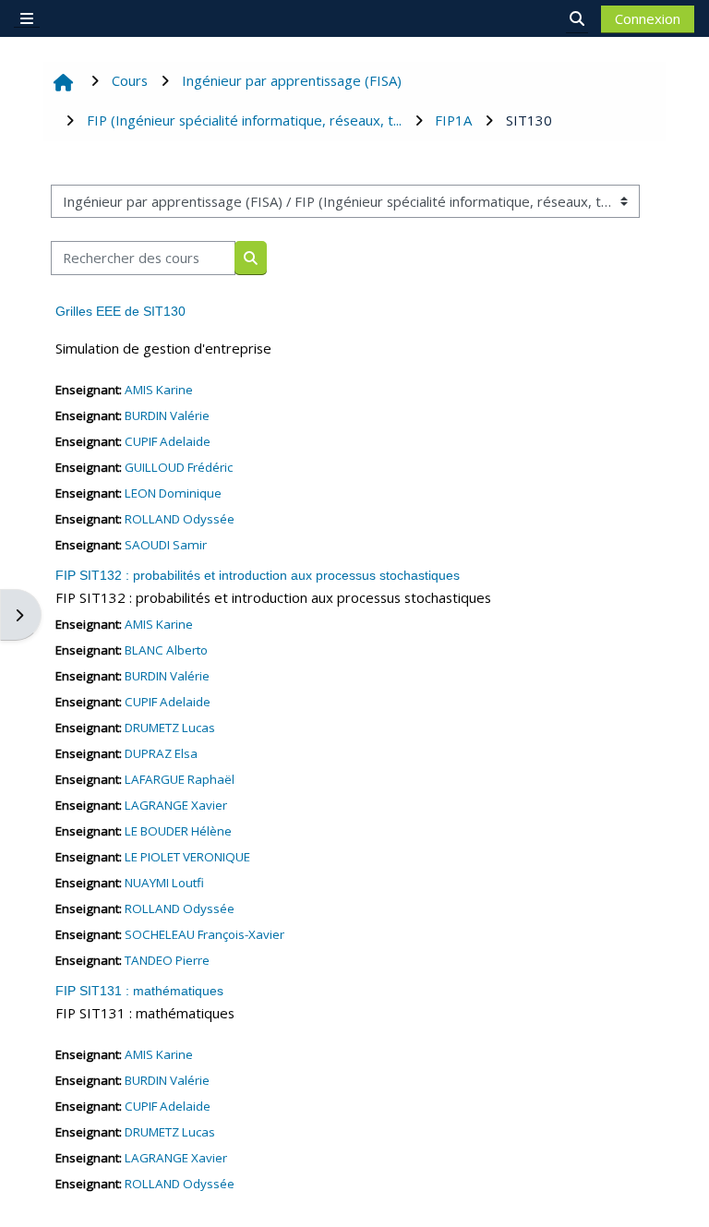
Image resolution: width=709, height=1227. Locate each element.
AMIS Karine (159, 389)
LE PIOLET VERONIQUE (187, 856)
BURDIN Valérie (167, 415)
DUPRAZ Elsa (161, 753)
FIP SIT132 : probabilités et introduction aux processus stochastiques (257, 575)
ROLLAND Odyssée (179, 519)
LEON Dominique (173, 493)
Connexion (647, 18)
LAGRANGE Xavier (176, 805)
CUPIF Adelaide (167, 441)
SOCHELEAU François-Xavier (204, 934)
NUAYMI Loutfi (164, 882)
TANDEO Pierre (167, 960)
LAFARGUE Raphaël (179, 779)
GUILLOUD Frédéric (179, 467)
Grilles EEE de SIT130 (120, 311)
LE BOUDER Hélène (178, 831)
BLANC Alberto (166, 650)
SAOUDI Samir (166, 544)
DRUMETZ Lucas (170, 727)
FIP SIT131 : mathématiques (139, 990)
